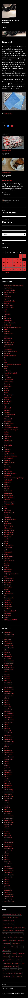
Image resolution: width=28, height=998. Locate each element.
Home (4, 984)
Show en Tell (8, 547)
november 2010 (8, 870)
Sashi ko (6, 539)
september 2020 (9, 667)
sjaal (23, 963)
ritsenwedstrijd (8, 534)
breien (6, 336)
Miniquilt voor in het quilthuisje (13, 478)
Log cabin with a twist (10, 456)
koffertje (6, 438)
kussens (6, 443)
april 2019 (7, 704)
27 (14, 269)
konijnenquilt (8, 440)
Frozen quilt (7, 377)
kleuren (6, 434)
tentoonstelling (8, 580)
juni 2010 (6, 881)
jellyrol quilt (7, 408)
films (5, 368)
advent (15, 917)
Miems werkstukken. (9, 953)
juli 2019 (6, 698)
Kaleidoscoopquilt (9, 414)
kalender (21, 940)
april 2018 (7, 728)
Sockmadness (8, 552)
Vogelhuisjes (8, 606)
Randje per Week (9, 530)
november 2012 (8, 818)
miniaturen (7, 475)
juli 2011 (6, 853)
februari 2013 (8, 811)
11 (7, 262)
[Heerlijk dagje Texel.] (13, 187)
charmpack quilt (9, 342)
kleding (6, 432)
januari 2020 (8, 685)
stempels (6, 565)
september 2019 (9, 693)
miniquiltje (7, 482)
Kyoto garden (8, 445)
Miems (21, 947)
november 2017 (8, 737)
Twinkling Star (8, 593)
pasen (5, 506)
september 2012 (9, 822)
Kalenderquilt (8, 419)
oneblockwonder (9, 504)
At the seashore (8, 307)
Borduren (7, 331)
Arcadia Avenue (8, 305)
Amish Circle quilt (9, 301)
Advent (6, 294)
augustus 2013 (8, 798)
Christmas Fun (8, 344)
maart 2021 (7, 654)
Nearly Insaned (8, 495)
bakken (6, 312)
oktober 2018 (8, 717)
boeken (6, 329)
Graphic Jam (7, 386)
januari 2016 (7, 774)
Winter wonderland (10, 611)
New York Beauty (9, 497)
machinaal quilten (9, 462)
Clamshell (7, 347)
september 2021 (9, 648)
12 (10, 262)
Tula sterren (7, 585)
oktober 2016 (8, 755)
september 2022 (9, 635)
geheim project (8, 382)
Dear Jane (7, 353)
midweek (6, 469)
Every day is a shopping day (12, 364)
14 (17, 262)
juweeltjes (7, 412)
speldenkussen (8, 556)
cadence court (8, 338)
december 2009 (8, 894)
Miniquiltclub (8, 480)
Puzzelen (6, 515)
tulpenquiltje (8, 587)
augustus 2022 (8, 637)
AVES (5, 310)
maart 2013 (7, 809)
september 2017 (8, 741)
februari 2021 (8, 656)
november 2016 (8, 752)
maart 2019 (7, 707)
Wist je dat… (7, 613)
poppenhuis (7, 510)
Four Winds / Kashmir (10, 373)
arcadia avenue (7, 927)
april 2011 (6, 859)
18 (7, 266)
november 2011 (8, 844)
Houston (6, 399)
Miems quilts (8, 471)
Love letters (7, 460)
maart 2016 (7, 770)
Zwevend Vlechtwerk (10, 619)
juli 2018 (6, 724)
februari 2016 (8, 772)
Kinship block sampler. (11, 430)
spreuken (6, 563)
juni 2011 (6, 855)
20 (14, 266)
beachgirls (7, 314)
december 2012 (8, 816)
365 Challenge (8, 288)
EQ (4, 360)
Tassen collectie (9, 578)
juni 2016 (6, 763)
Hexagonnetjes (8, 395)
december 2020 (8, 661)
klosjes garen (8, 436)
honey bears (7, 397)
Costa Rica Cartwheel (10, 351)
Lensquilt (7, 451)
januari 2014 (7, 787)
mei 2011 (6, 857)
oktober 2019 (8, 691)
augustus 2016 (8, 759)
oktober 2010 (8, 872)
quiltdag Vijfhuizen (10, 519)
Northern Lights (9, 502)
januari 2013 (7, 813)
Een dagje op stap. (6, 172)
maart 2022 (7, 639)
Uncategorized (8, 598)
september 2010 (9, 875)
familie (6, 366)
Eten (5, 362)
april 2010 (7, 886)
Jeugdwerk (7, 410)
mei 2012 (6, 831)
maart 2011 (7, 862)
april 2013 (7, 807)
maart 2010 (7, 888)
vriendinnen (5, 201)
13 (14, 262)
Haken (6, 388)
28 (17, 269)
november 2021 (8, 645)
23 (24, 266)
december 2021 (8, 643)
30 (24, 269)
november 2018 (8, 715)
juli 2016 (6, 761)
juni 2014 (6, 776)
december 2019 (8, 687)
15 (20, 262)
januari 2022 (8, 641)
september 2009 (9, 901)
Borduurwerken (8, 334)
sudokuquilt (7, 571)
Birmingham (8, 320)
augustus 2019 (8, 696)
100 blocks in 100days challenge (13, 285)
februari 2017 (8, 750)
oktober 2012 (8, 820)
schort (6, 541)
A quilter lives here (9, 292)
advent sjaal (7, 296)
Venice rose (7, 604)
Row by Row (7, 537)
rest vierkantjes (8, 532)
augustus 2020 (8, 669)
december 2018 (8, 713)
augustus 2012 (8, 824)
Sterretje (6, 567)
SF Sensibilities (8, 545)
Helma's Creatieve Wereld (8, 993)
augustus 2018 (8, 722)
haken (5, 940)
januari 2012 (7, 840)
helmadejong (7, 200)
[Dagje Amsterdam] (13, 142)
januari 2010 (7, 892)
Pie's (5, 508)
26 (10, 269)
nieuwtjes (7, 499)
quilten (6, 521)
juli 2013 (6, 800)
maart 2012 (7, 835)
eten (4, 937)
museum (6, 488)
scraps (6, 543)
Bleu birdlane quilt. (9, 323)
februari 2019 (8, 709)
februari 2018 (8, 733)
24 (4, 269)
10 (4, 262)
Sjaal (5, 550)
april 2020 (7, 678)
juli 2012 (6, 827)
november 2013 (8, 792)
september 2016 (9, 757)
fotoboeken (7, 371)
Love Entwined (8, 458)
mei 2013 (6, 805)
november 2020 (8, 663)
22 (21, 266)
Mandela (6, 464)
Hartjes (6, 392)
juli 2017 (6, 746)
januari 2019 (7, 711)
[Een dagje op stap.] (13, 164)
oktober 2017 (8, 739)
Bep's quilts (7, 318)
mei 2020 (6, 676)
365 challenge (7, 917)
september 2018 (9, 720)
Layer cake (7, 449)
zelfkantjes (7, 615)
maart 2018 (7, 731)
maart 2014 (7, 783)
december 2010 (8, 868)
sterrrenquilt (8, 569)
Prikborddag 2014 (9, 512)
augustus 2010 (8, 877)
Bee (5, 316)
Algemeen (7, 299)
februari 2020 (8, 683)
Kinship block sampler (11, 427)
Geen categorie (8, 379)
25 (7, 269)
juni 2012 (6, 829)
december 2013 (8, 789)
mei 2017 (6, 748)
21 (17, 266)
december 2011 (8, 842)
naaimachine (8, 493)
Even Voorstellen (7, 988)
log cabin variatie (9, 454)
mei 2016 (6, 765)
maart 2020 (7, 680)
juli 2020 (6, 672)
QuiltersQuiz (7, 523)
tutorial (6, 589)
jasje (5, 406)
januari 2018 (7, 735)
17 (4, 266)
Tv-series (7, 591)
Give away (7, 384)
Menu (4, 27)
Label (5, 447)
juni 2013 (6, 803)
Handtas (6, 390)
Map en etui (7, 467)
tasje (5, 576)
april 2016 (7, 768)
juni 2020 (7, 674)
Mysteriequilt (8, 491)
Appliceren (7, 303)
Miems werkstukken (10, 473)
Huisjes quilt (7, 401)
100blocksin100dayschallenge (12, 914)
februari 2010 (8, 890)
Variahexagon (8, 602)
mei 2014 (6, 779)
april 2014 (7, 781)
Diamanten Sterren (10, 355)
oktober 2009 (8, 899)
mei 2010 (6, 883)
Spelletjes (7, 558)
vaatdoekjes (7, 600)
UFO (5, 595)
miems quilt (6, 950)
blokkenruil (7, 325)
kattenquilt (6, 943)
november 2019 (8, 689)
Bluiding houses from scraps (12, 327)
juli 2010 (6, 879)
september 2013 (8, 796)
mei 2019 (6, 702)
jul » (21, 272)
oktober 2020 (8, 665)
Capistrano (7, 340)
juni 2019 (6, 700)
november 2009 (9, 896)
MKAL (6, 484)
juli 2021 (6, 650)
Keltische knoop (9, 423)
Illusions (6, 403)
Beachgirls (17, 927)
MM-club (7, 486)
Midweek (14, 947)
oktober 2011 (8, 846)
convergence (8, 349)
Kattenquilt (7, 421)
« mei (7, 272)
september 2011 (8, 848)
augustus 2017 (8, 744)
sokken (6, 554)
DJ (4, 358)
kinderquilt (7, 425)
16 (24, 262)
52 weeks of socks (9, 290)
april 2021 (7, 652)
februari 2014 (8, 785)
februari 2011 (8, 864)
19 (10, 266)
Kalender (6, 416)
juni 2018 (6, 726)
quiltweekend (8, 528)
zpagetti (6, 617)
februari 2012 (8, 838)
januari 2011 (7, 866)
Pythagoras (7, 517)
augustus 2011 (8, 851)
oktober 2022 (8, 632)
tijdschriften (7, 582)
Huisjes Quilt (12, 940)
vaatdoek (19, 976)
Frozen (6, 375)
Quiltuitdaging (8, 526)
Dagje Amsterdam (6, 150)
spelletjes (6, 970)
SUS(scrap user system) (11, 574)
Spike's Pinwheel (9, 561)
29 (21, 269)
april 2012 (7, 833)
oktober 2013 (8, 794)
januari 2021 (7, 659)
